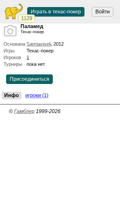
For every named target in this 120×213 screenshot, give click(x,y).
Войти (102, 11)
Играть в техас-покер (56, 11)
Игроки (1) (36, 95)
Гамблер (24, 111)
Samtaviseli (39, 44)
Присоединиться (29, 79)
